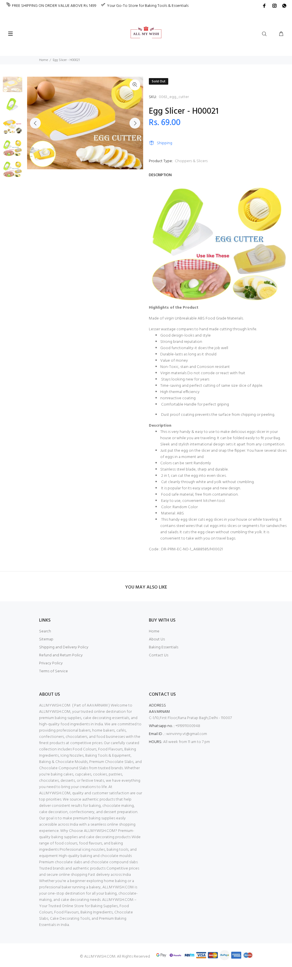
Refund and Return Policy (61, 655)
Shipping (164, 143)
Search (45, 631)
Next (134, 123)
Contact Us (158, 655)
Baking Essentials (163, 647)
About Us (157, 639)
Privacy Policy (51, 663)
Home (43, 60)
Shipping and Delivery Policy (63, 647)
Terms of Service (53, 671)
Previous (35, 123)
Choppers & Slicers (191, 161)
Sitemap (46, 639)
